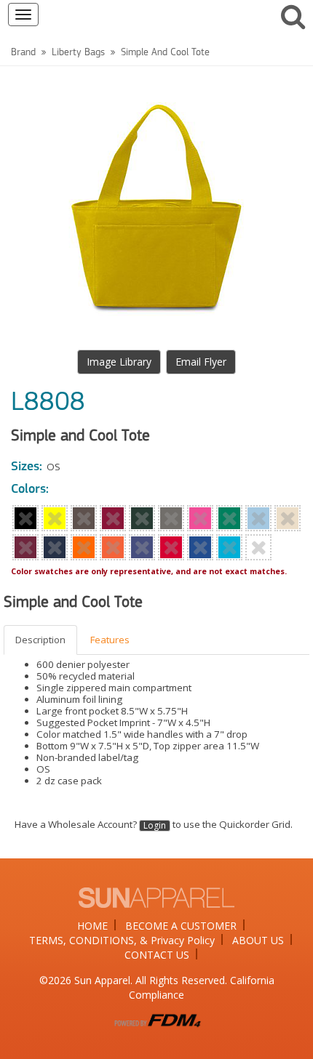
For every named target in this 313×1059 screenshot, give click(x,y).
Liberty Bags (78, 52)
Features (110, 639)
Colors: (30, 489)
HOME (92, 926)
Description (40, 639)
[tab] (41, 640)
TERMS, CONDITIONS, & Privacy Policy (122, 940)
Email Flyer (200, 362)
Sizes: (26, 467)
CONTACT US (156, 955)
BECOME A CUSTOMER (181, 926)
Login (154, 826)
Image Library (119, 362)
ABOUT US (258, 940)
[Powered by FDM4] (156, 1019)
